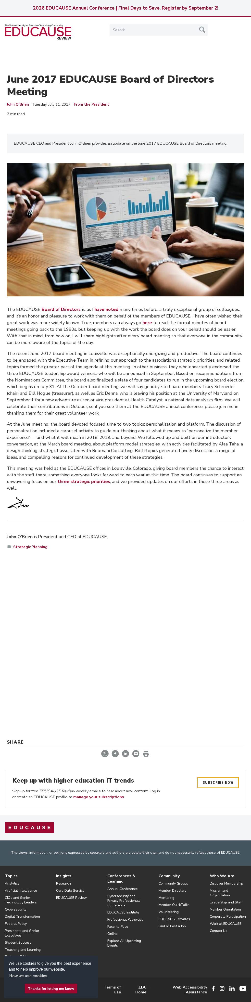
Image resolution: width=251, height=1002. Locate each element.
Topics (11, 876)
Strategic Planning (30, 547)
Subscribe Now (218, 782)
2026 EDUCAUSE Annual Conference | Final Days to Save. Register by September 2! (125, 8)
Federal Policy (16, 923)
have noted (106, 309)
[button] (176, 990)
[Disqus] (125, 624)
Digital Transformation (22, 916)
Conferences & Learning (121, 878)
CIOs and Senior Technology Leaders (21, 900)
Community (169, 876)
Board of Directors (61, 309)
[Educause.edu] (29, 827)
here (147, 323)
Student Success (18, 942)
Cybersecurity (15, 909)
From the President (91, 104)
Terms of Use (112, 990)
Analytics (12, 883)
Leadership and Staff (226, 902)
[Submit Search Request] (202, 30)
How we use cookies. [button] (28, 976)
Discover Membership (226, 883)
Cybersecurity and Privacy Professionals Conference (123, 901)
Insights (63, 876)
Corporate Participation (228, 916)
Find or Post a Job (172, 926)
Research (63, 883)
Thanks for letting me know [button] (51, 988)
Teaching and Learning (23, 949)
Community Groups (173, 883)
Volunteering (169, 912)
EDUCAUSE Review (71, 897)
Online (112, 933)
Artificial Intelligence (21, 890)
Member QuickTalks (174, 904)
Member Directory (172, 890)
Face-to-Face (117, 926)
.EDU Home (141, 990)
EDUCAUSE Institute (123, 912)
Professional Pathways (125, 919)
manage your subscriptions (98, 797)
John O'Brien (18, 104)
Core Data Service (70, 890)
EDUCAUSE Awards (174, 919)
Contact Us (218, 930)
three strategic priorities (84, 481)
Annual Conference (122, 889)
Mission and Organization (220, 893)
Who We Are (222, 876)
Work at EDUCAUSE (225, 923)
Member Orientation (225, 909)
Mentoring (166, 897)
